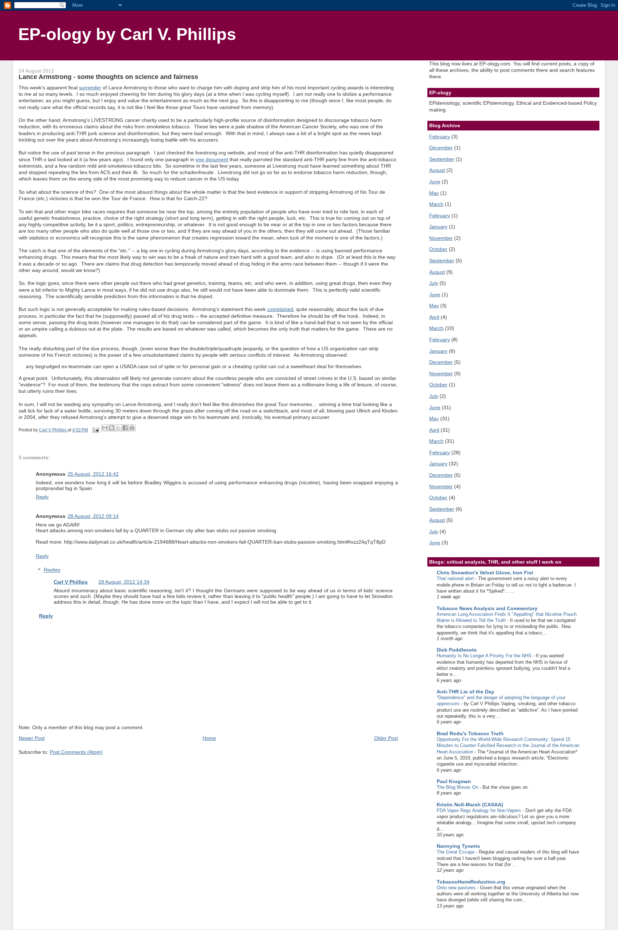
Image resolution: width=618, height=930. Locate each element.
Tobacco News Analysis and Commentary (487, 608)
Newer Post (32, 738)
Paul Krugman (454, 781)
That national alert (456, 578)
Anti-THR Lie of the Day (465, 691)
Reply (42, 497)
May (434, 193)
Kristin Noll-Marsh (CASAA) (470, 804)
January (438, 226)
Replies (52, 570)
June (434, 181)
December (441, 147)
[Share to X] (118, 427)
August (437, 170)
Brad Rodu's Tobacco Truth (470, 733)
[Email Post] (95, 429)
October (438, 249)
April (434, 317)
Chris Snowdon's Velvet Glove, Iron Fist (485, 572)
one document (212, 159)
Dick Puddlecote (457, 650)
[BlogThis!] (111, 427)
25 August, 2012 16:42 (93, 474)
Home (209, 738)
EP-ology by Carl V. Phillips (127, 34)
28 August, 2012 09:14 (93, 516)
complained (280, 309)
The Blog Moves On (458, 787)
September (441, 159)
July (433, 283)
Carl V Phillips (71, 582)
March (436, 204)
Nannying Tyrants (458, 846)
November (441, 238)
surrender (90, 87)
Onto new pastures (457, 887)
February (439, 136)
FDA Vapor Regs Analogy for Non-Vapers (480, 810)
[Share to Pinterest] (132, 427)
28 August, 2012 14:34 (123, 582)
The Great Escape (456, 852)
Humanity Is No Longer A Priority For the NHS (485, 655)
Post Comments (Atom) (76, 752)
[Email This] (104, 427)
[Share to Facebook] (125, 427)
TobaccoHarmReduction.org (471, 882)
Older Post (386, 738)
